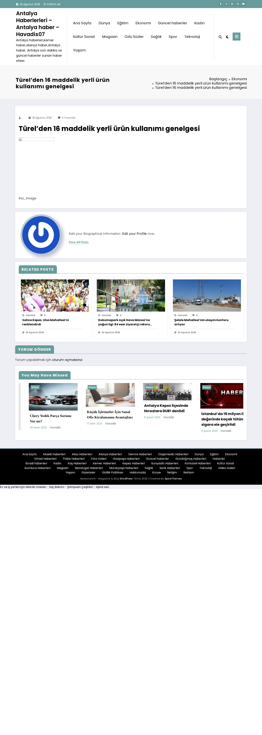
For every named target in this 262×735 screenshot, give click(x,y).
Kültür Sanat (84, 36)
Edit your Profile (134, 233)
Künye (156, 475)
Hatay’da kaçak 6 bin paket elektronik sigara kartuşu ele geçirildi (217, 421)
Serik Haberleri (170, 470)
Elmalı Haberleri (45, 461)
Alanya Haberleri (110, 456)
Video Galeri (226, 470)
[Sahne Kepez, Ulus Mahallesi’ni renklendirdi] (55, 295)
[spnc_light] (227, 36)
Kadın (199, 23)
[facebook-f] (221, 4)
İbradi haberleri (36, 465)
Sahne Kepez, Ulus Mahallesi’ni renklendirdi (45, 322)
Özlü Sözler (134, 36)
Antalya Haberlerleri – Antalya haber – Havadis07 (37, 23)
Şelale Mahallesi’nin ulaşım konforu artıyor (201, 322)
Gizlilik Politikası (112, 475)
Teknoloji (192, 36)
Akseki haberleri (54, 456)
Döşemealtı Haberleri (173, 456)
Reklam (188, 475)
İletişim (172, 475)
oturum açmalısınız (67, 359)
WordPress (126, 481)
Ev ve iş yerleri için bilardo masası (23, 489)
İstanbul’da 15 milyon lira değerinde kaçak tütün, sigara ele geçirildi (161, 419)
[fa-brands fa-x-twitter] (226, 4)
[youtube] (243, 4)
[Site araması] (220, 36)
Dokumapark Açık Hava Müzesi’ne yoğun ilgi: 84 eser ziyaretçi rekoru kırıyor (124, 322)
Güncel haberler (172, 23)
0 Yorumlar (69, 118)
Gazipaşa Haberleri (126, 461)
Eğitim (122, 23)
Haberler (219, 461)
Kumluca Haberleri (37, 470)
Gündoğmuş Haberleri (190, 461)
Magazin (109, 36)
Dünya (104, 23)
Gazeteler (88, 475)
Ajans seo (102, 489)
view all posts (79, 242)
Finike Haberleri (73, 461)
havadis (30, 315)
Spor (173, 36)
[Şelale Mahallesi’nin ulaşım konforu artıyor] (207, 295)
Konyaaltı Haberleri (164, 465)
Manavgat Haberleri (89, 470)
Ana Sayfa (82, 23)
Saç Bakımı (56, 489)
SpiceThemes (173, 481)
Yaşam (79, 50)
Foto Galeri (98, 461)
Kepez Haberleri (133, 465)
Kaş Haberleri (77, 465)
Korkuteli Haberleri (198, 465)
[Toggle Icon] (236, 37)
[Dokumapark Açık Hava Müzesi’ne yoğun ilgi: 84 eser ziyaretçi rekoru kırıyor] (131, 295)
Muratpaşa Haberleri (123, 470)
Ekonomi (143, 23)
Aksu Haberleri (82, 456)
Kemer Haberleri (104, 465)
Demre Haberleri (140, 456)
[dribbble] (232, 4)
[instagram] (238, 4)
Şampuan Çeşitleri (80, 489)
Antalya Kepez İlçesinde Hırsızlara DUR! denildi (103, 408)
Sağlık (156, 36)
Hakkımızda (138, 475)
